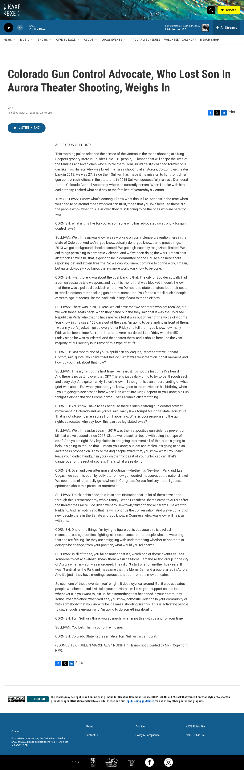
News (8, 39)
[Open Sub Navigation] (14, 39)
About (88, 39)
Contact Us (92, 735)
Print (231, 111)
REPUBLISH (38, 699)
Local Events (112, 39)
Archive (140, 726)
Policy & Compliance (148, 735)
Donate (230, 10)
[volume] (20, 27)
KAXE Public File (195, 726)
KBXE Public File (195, 735)
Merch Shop (209, 39)
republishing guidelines (140, 701)
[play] (9, 28)
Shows (43, 39)
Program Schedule (145, 39)
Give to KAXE (66, 39)
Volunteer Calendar (180, 39)
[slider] (26, 28)
